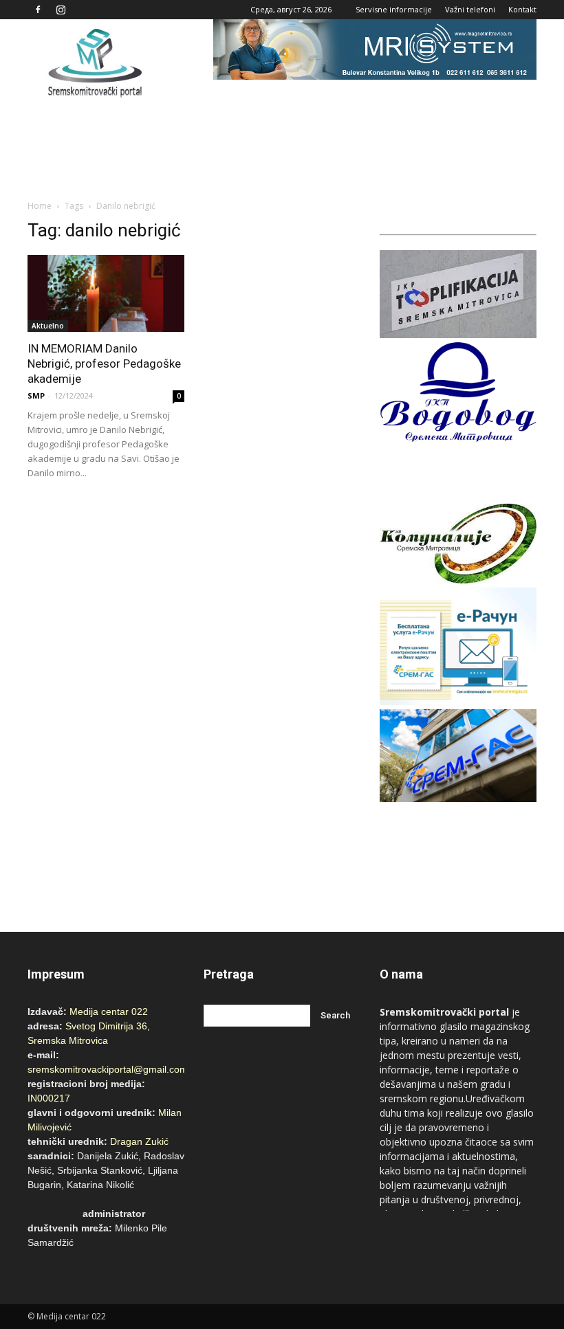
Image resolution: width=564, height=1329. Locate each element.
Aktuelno (48, 326)
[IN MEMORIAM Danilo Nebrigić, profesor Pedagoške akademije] (106, 293)
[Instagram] (60, 9)
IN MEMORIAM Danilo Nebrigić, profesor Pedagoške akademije (104, 364)
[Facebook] (38, 9)
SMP (36, 395)
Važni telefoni (470, 9)
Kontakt (522, 9)
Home (40, 206)
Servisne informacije (394, 9)
